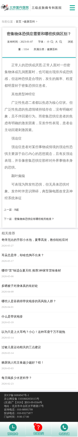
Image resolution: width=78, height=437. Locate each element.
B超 (16, 209)
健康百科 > (30, 21)
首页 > (20, 21)
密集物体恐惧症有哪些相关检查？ (34, 219)
